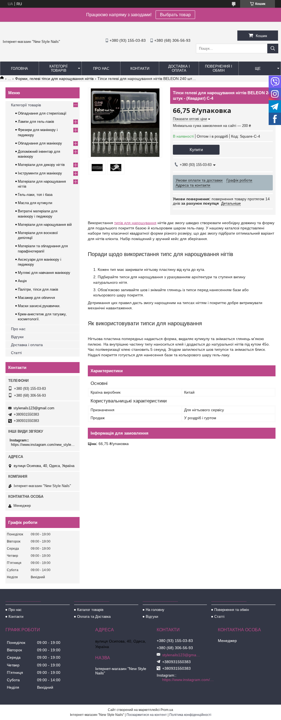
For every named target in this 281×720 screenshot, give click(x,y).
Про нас (101, 68)
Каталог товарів (90, 610)
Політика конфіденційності (190, 715)
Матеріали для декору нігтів (41, 165)
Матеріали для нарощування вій (45, 225)
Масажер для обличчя (36, 298)
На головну (155, 610)
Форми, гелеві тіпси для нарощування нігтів (54, 78)
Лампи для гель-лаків (36, 121)
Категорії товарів (58, 68)
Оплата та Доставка (94, 617)
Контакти (139, 68)
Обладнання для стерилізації (42, 113)
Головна (19, 68)
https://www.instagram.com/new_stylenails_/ (43, 445)
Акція (22, 281)
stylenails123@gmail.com (33, 408)
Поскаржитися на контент (147, 715)
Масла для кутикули (35, 203)
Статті (16, 353)
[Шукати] (272, 48)
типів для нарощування (135, 223)
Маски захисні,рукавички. (39, 306)
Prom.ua (167, 710)
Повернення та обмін (231, 610)
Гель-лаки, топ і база (35, 195)
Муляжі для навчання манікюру (44, 273)
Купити (196, 149)
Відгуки (17, 337)
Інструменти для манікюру (40, 173)
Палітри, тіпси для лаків (38, 289)
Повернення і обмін (218, 68)
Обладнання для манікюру (40, 143)
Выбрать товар (175, 14)
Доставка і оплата (179, 68)
